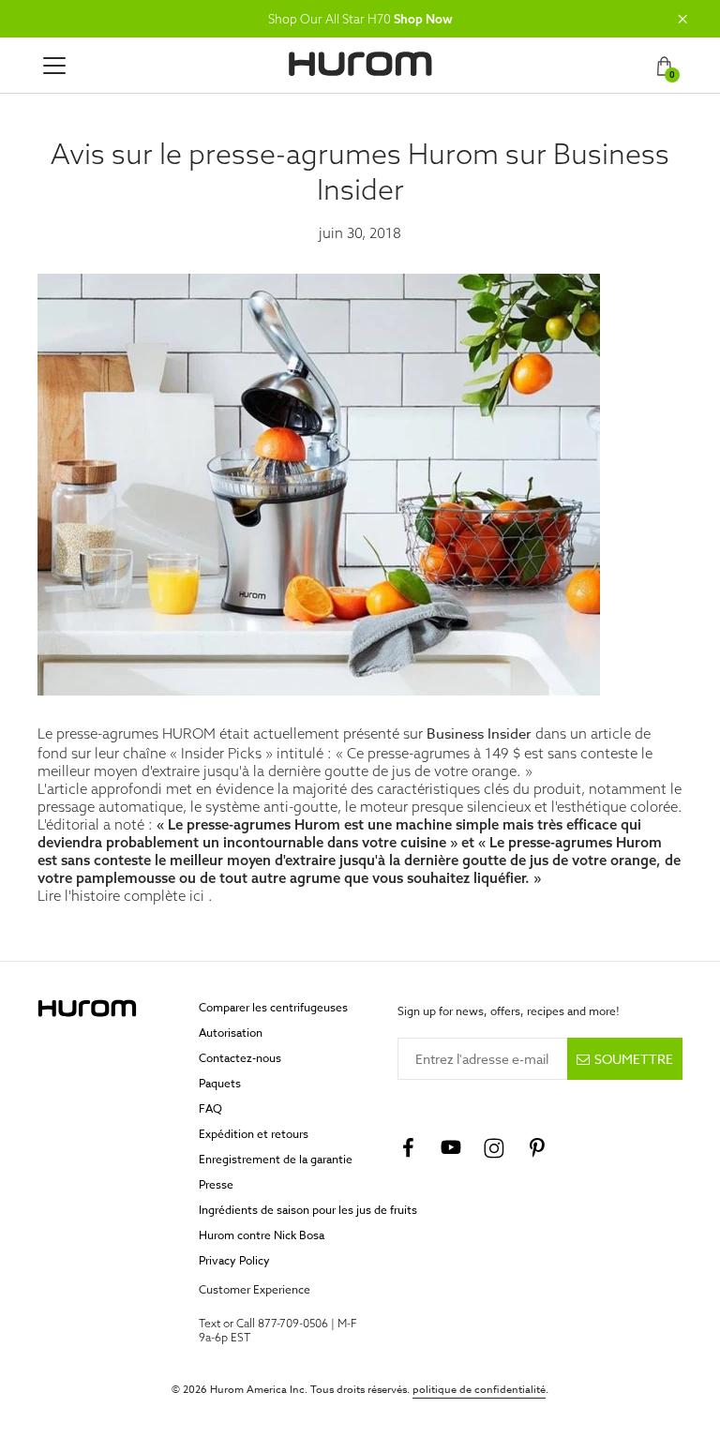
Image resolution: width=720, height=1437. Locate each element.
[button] (682, 18)
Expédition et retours (253, 1134)
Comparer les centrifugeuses (273, 1007)
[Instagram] (494, 1148)
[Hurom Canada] (360, 64)
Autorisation (230, 1032)
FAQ (210, 1108)
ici (196, 896)
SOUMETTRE (633, 1059)
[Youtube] (451, 1148)
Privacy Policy (234, 1260)
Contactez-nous (240, 1058)
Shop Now (423, 18)
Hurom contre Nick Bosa (261, 1235)
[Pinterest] (537, 1148)
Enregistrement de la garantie (275, 1159)
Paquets (220, 1083)
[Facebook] (408, 1148)
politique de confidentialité (479, 1390)
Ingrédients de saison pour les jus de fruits (308, 1210)
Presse (216, 1184)
